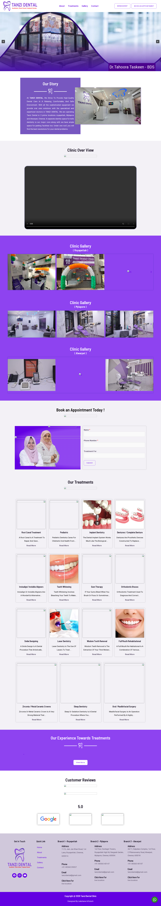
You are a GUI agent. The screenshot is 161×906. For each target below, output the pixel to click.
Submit (90, 463)
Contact (94, 6)
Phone (97, 860)
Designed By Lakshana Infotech (80, 901)
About (62, 6)
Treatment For (90, 451)
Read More (31, 545)
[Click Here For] (59, 880)
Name (87, 430)
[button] (3, 41)
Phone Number (91, 440)
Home (39, 847)
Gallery (85, 6)
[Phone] (92, 860)
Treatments (73, 6)
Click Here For (68, 880)
